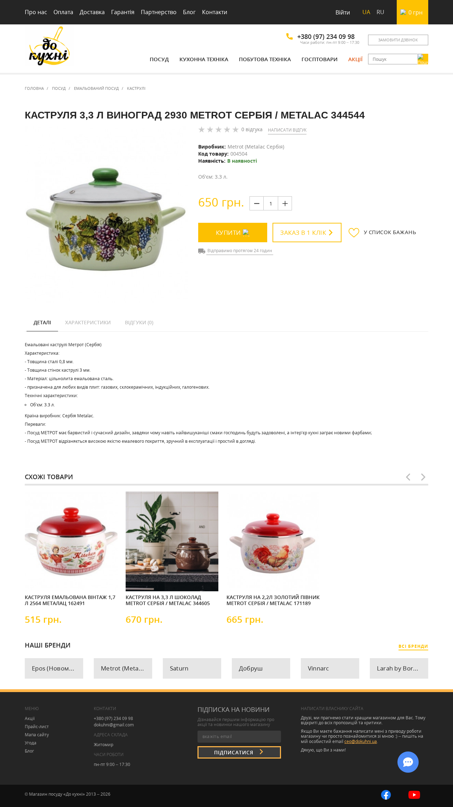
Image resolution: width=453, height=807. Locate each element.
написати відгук (287, 130)
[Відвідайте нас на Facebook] (385, 794)
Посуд (159, 59)
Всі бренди (413, 646)
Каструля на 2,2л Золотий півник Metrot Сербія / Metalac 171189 (273, 600)
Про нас (36, 12)
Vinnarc (318, 668)
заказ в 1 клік (303, 232)
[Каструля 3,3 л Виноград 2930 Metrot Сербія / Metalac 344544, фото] (106, 214)
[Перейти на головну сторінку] (49, 46)
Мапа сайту (37, 734)
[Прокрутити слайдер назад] (408, 477)
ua (366, 12)
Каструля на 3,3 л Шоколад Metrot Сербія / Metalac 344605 (168, 600)
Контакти (214, 12)
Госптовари (320, 59)
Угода (30, 742)
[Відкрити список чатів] (408, 762)
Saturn (179, 668)
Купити (228, 232)
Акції (355, 59)
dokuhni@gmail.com (114, 724)
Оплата (63, 12)
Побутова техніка (265, 59)
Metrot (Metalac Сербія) (256, 146)
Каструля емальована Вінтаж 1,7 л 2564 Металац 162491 (70, 600)
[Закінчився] (147, 580)
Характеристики (88, 322)
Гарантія (122, 12)
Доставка (92, 12)
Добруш (251, 668)
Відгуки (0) (139, 322)
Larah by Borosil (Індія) (402, 668)
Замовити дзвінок (398, 39)
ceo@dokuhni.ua (360, 741)
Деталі (42, 322)
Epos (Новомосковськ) (57, 668)
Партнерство (159, 12)
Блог (189, 12)
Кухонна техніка (203, 59)
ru (380, 12)
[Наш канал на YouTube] (414, 794)
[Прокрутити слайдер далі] (423, 477)
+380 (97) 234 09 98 (326, 36)
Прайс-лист (37, 726)
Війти (343, 12)
